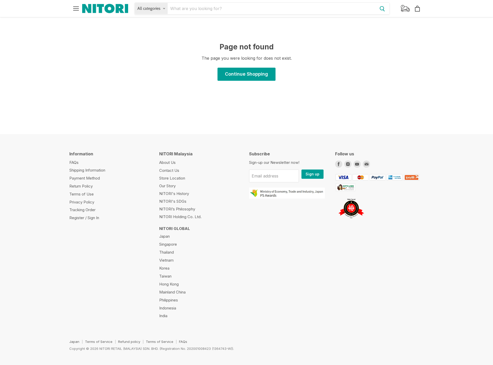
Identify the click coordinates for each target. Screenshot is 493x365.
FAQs (74, 162)
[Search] (382, 8)
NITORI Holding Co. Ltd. (180, 216)
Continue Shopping (246, 74)
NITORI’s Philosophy (177, 209)
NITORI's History (174, 193)
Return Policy (81, 186)
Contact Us (169, 170)
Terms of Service (98, 342)
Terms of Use (81, 194)
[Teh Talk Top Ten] (351, 220)
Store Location (172, 178)
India (163, 315)
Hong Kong (169, 284)
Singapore (168, 244)
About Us (167, 162)
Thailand (166, 252)
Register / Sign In (84, 217)
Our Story (167, 185)
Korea (164, 268)
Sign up (312, 174)
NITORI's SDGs (172, 201)
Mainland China (172, 292)
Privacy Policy (81, 202)
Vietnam (166, 260)
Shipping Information (87, 170)
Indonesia (167, 308)
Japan (164, 236)
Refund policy (129, 342)
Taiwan (165, 276)
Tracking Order (82, 209)
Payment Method (84, 178)
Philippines (168, 300)
